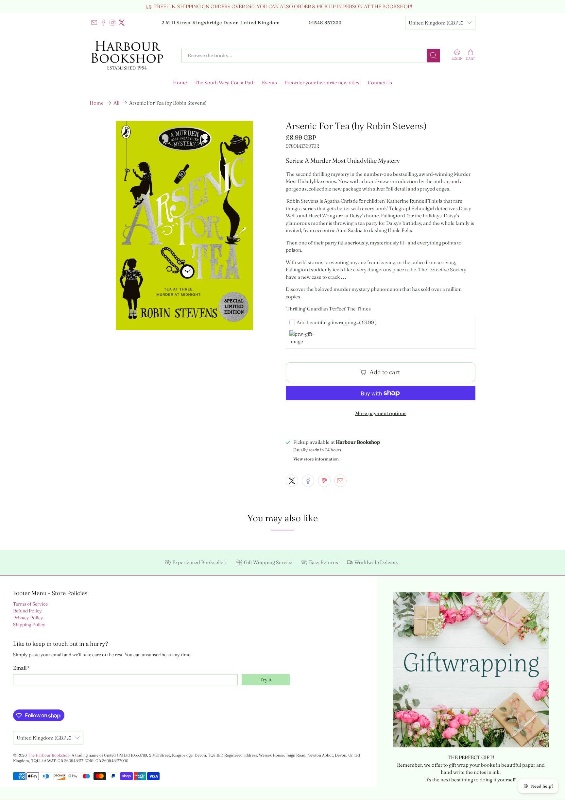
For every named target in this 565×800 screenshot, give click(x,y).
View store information (316, 459)
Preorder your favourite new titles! (322, 82)
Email (21, 668)
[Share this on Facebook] (308, 481)
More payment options (380, 413)
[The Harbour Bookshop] (131, 55)
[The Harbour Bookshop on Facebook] (103, 22)
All (116, 102)
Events (269, 82)
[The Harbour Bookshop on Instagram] (112, 22)
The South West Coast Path (225, 82)
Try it (265, 679)
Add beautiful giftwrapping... (337, 322)
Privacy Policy (28, 618)
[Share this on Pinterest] (324, 481)
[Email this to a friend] (340, 481)
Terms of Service (30, 604)
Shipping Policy (29, 624)
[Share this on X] (292, 481)
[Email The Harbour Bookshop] (94, 22)
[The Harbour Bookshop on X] (122, 22)
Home (180, 82)
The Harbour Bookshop (49, 755)
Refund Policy (27, 611)
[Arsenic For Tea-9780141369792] (184, 225)
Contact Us (380, 82)
